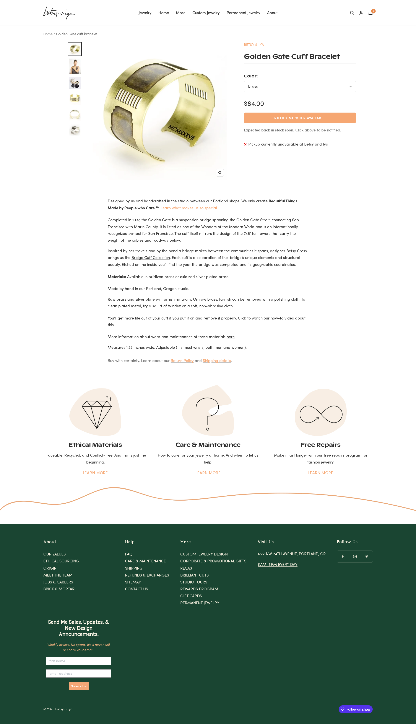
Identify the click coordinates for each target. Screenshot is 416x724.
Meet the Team (58, 575)
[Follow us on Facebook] (343, 556)
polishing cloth (286, 299)
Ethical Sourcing (61, 560)
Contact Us (136, 588)
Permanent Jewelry (243, 12)
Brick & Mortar (59, 588)
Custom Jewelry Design (204, 554)
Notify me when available (300, 118)
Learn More (95, 472)
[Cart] (370, 13)
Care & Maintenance (145, 560)
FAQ (128, 554)
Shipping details (217, 360)
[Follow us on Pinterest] (367, 556)
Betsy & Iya (254, 44)
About (272, 12)
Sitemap (133, 582)
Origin (50, 568)
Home (163, 12)
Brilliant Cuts (194, 575)
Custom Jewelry (206, 12)
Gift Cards (191, 595)
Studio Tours (193, 582)
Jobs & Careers (58, 582)
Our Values (54, 554)
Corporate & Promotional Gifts (213, 560)
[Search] (352, 13)
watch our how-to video (273, 318)
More (180, 12)
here (231, 336)
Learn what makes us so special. (189, 207)
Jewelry (145, 12)
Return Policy (182, 360)
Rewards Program (199, 588)
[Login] (361, 13)
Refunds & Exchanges (147, 575)
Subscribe (78, 686)
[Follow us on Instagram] (355, 556)
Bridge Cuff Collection (151, 257)
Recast (187, 568)
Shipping (134, 568)
